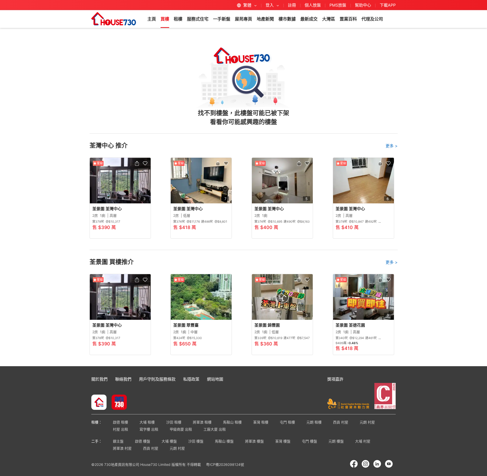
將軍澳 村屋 (122, 448)
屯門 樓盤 (309, 441)
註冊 (292, 5)
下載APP (388, 5)
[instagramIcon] (365, 464)
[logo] (113, 18)
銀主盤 (118, 441)
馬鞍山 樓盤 (224, 441)
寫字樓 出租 (149, 429)
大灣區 (328, 19)
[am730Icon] (117, 403)
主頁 (151, 19)
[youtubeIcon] (389, 464)
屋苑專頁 (243, 19)
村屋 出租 (120, 429)
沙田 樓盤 (195, 441)
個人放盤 (313, 5)
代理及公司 (372, 19)
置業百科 (348, 19)
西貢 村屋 (340, 422)
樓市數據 (287, 19)
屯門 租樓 (287, 422)
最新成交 (309, 19)
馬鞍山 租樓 (232, 422)
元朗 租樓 (314, 422)
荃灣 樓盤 (282, 441)
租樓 (178, 19)
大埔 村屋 (362, 441)
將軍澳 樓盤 (254, 441)
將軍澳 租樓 (202, 422)
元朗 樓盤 (336, 441)
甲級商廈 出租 (181, 429)
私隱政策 (191, 379)
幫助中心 (363, 5)
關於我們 (99, 379)
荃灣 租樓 (260, 422)
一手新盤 (221, 19)
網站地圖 (215, 379)
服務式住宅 (197, 19)
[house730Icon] (99, 403)
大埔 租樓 (147, 422)
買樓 (165, 19)
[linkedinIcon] (377, 464)
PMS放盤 (337, 5)
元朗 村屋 (367, 422)
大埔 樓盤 (169, 441)
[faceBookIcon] (354, 464)
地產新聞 (265, 19)
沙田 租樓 (173, 422)
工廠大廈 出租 (214, 429)
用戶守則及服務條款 (157, 379)
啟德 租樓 (120, 422)
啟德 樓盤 (142, 441)
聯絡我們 (123, 379)
